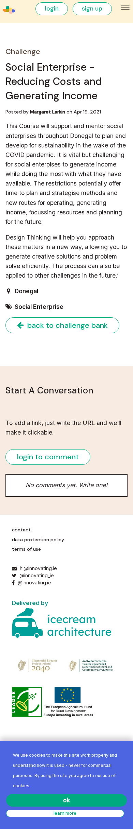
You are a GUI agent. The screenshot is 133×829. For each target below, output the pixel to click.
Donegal (26, 291)
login (52, 8)
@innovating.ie (33, 582)
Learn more (65, 813)
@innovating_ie (36, 575)
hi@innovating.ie (38, 568)
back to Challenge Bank (66, 325)
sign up (92, 8)
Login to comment (48, 457)
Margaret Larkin (47, 112)
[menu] (125, 7)
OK (66, 800)
